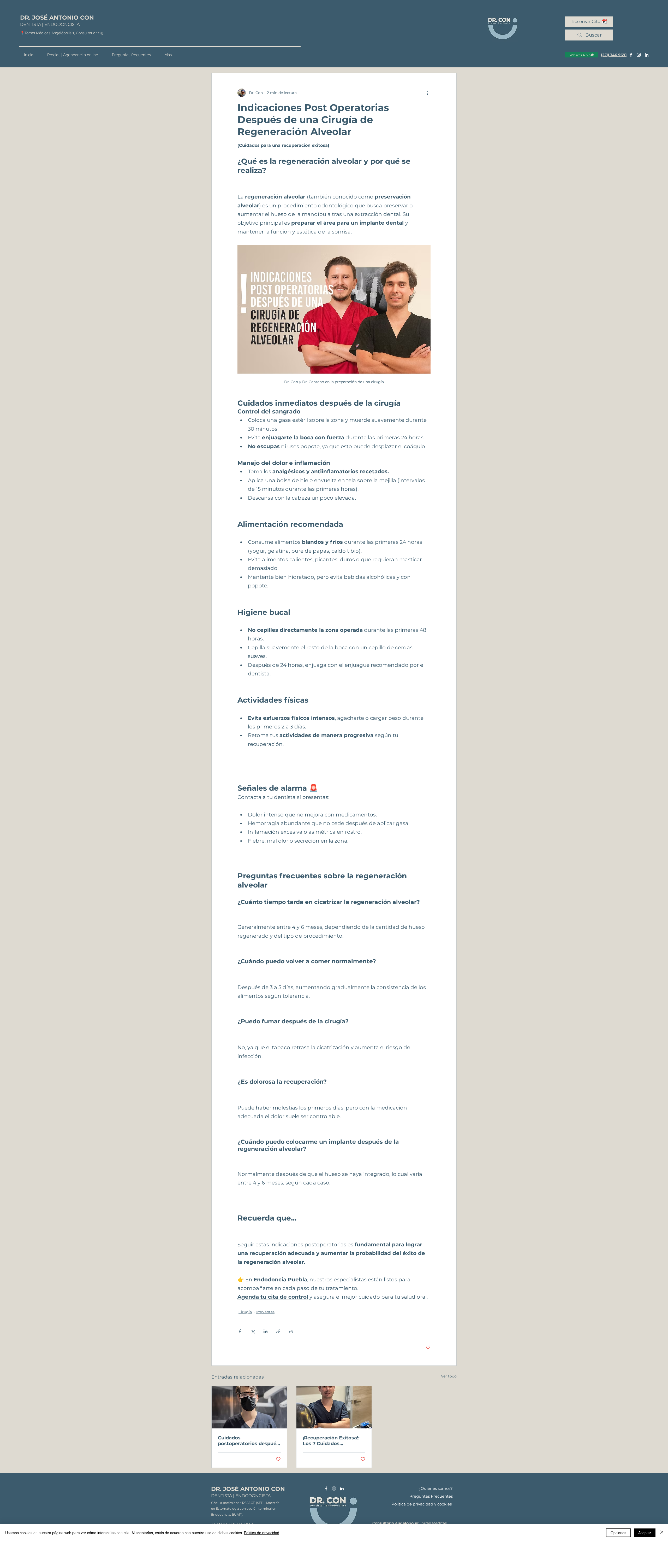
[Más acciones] (427, 93)
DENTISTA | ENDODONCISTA (50, 24)
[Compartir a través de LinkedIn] (265, 1331)
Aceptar (644, 1532)
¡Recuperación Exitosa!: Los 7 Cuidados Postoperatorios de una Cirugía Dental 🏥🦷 (331, 1440)
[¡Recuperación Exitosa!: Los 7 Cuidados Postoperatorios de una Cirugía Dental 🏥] (334, 1407)
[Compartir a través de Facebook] (239, 1331)
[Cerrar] (662, 1532)
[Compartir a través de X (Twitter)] (252, 1331)
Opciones (618, 1532)
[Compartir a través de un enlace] (278, 1331)
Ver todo (449, 1376)
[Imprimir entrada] (291, 1331)
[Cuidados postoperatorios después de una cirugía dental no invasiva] (249, 1407)
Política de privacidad (261, 1532)
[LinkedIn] (646, 54)
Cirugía (245, 1312)
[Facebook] (631, 54)
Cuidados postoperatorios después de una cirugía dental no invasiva (248, 1440)
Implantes (265, 1312)
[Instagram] (638, 54)
